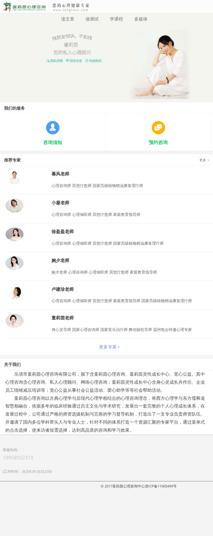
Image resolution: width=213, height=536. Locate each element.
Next (207, 73)
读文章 (67, 19)
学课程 (116, 19)
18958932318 (18, 499)
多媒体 (141, 19)
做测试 (92, 19)
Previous (5, 73)
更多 (203, 202)
